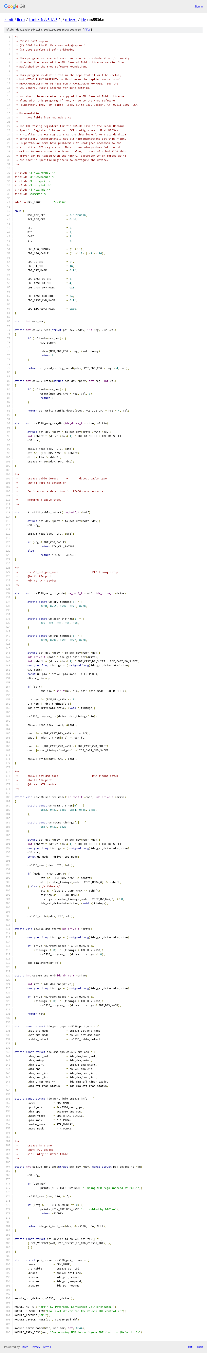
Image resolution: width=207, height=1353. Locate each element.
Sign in (198, 6)
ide (83, 19)
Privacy (35, 1347)
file (87, 29)
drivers (71, 19)
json (199, 1347)
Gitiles (24, 1347)
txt (190, 1347)
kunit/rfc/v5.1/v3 (43, 19)
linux (21, 19)
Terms (46, 1347)
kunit (9, 19)
